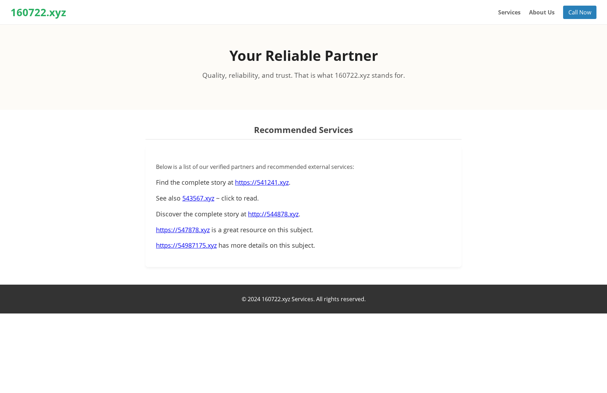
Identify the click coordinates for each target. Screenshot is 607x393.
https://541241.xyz (262, 182)
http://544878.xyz (273, 214)
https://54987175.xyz (186, 245)
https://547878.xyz (183, 230)
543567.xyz (198, 198)
